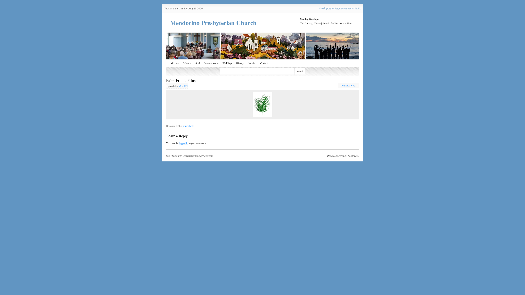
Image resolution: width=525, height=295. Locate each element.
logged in (183, 143)
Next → (354, 85)
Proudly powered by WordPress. (343, 155)
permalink (188, 126)
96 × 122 (183, 85)
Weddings (227, 63)
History (240, 63)
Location (252, 63)
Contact (264, 63)
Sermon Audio (211, 63)
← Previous (344, 85)
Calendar (187, 63)
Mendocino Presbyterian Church (213, 22)
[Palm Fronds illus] (262, 104)
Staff (197, 63)
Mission (175, 63)
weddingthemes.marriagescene (198, 155)
